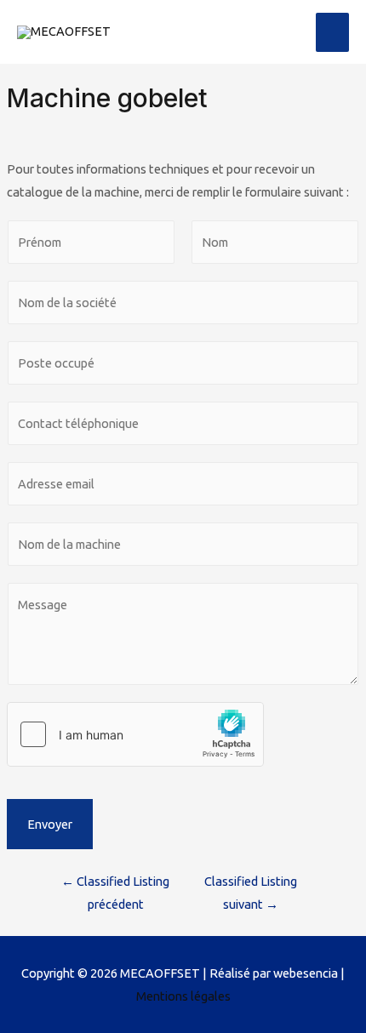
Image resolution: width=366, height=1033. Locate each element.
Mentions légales (183, 996)
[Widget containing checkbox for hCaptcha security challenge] (135, 734)
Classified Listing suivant (250, 892)
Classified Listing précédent (115, 892)
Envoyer (49, 824)
